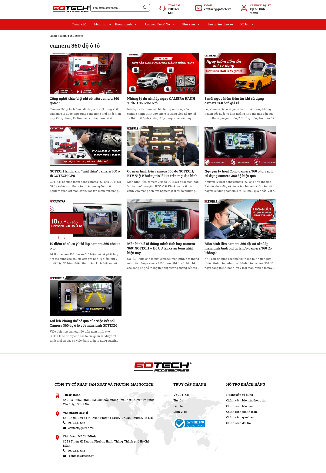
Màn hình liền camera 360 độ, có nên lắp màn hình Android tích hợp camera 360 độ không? (238, 248)
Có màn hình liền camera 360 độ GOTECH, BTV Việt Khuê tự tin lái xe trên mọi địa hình (162, 173)
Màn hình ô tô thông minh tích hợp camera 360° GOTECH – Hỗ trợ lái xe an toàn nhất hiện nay (161, 248)
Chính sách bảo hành (240, 406)
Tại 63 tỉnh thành (257, 11)
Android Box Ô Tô (157, 24)
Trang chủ (79, 24)
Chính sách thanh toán (241, 411)
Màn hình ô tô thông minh (113, 24)
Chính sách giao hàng (240, 417)
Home (53, 35)
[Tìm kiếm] (145, 7)
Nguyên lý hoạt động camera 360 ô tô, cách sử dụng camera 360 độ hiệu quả (239, 173)
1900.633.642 (76, 423)
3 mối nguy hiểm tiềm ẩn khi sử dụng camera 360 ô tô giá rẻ (234, 100)
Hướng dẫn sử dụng (239, 395)
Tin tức (178, 400)
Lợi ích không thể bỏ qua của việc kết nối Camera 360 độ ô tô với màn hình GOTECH (83, 323)
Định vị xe (180, 411)
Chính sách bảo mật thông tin (246, 400)
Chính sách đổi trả (238, 423)
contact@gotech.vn (217, 9)
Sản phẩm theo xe (220, 24)
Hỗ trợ (244, 24)
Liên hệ (178, 406)
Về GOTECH (181, 395)
